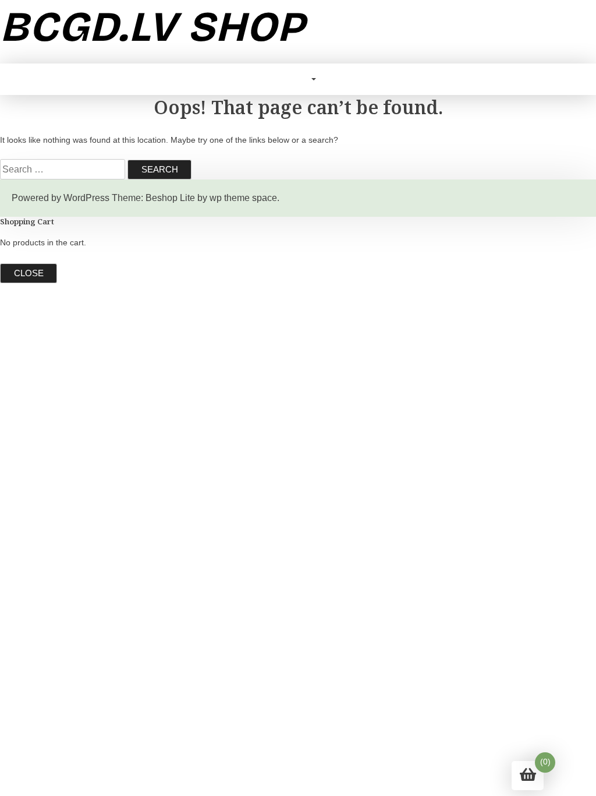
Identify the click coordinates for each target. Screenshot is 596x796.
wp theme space (243, 198)
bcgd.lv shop (152, 27)
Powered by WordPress (60, 198)
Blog (296, 79)
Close (29, 273)
